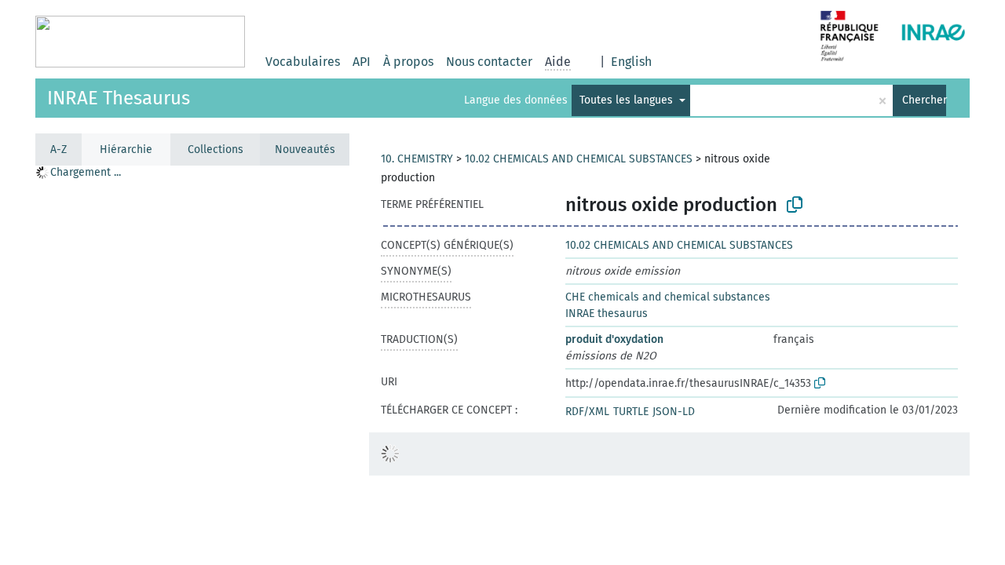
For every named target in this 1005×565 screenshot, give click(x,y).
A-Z (58, 149)
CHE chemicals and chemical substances (667, 297)
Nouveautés (305, 149)
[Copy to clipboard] (794, 205)
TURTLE (631, 411)
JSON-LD (673, 411)
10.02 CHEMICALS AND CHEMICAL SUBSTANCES (579, 159)
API (362, 61)
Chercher (924, 100)
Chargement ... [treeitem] (85, 172)
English (631, 61)
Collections (215, 149)
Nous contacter (489, 61)
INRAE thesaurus (606, 313)
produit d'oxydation (614, 339)
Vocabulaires (302, 61)
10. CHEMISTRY (417, 159)
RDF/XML (587, 411)
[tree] (192, 364)
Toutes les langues (627, 100)
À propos (408, 61)
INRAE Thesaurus (118, 98)
